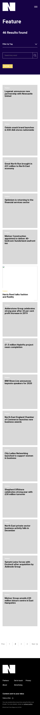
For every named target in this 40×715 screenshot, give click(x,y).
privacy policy (28, 704)
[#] (35, 6)
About (5, 685)
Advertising (18, 685)
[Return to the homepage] (14, 7)
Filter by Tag (8, 44)
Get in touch (18, 680)
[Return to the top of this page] (20, 669)
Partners (6, 680)
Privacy (28, 680)
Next (33, 644)
